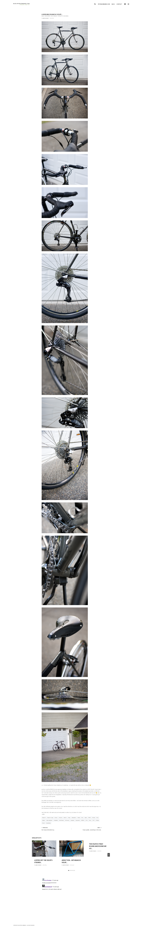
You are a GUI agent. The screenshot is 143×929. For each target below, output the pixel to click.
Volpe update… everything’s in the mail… (92, 829)
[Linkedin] (125, 4)
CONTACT (119, 4)
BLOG (113, 4)
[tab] (68, 870)
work (43, 823)
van (90, 820)
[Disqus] (71, 896)
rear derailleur (49, 820)
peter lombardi (46, 18)
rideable (56, 820)
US (87, 820)
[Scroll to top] (139, 927)
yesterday (48, 823)
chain (56, 817)
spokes (72, 820)
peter (43, 820)
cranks (60, 817)
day (69, 817)
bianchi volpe (50, 817)
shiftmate (61, 820)
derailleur (74, 817)
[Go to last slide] (34, 855)
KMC (89, 817)
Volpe (97, 820)
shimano (67, 820)
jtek (86, 817)
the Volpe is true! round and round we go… (97, 846)
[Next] (108, 855)
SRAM (82, 820)
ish (82, 817)
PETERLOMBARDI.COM (104, 4)
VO (93, 820)
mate (93, 817)
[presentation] (44, 848)
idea (79, 817)
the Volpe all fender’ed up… (48, 829)
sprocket (78, 820)
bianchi (44, 817)
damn (65, 817)
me (97, 817)
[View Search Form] (95, 4)
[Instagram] (128, 4)
